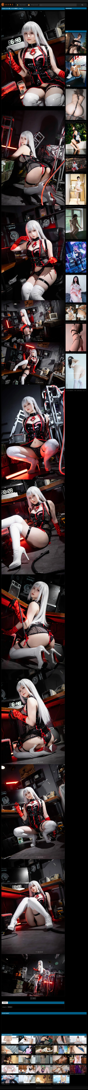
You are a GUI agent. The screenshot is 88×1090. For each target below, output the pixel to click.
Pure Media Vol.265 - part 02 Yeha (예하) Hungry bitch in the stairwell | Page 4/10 (76, 122)
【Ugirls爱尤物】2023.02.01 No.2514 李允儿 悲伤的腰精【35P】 (61, 1084)
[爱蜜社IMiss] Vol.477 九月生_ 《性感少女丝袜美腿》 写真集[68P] (44, 1054)
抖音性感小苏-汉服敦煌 (6, 1054)
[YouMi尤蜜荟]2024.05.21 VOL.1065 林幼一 (10, 1044)
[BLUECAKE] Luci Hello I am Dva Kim (26, 1054)
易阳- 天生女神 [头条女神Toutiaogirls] (43, 1084)
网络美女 (10, 1007)
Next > (34, 998)
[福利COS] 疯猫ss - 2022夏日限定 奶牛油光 (61, 1064)
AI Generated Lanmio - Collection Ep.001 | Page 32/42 (76, 55)
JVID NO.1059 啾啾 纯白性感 (24, 1084)
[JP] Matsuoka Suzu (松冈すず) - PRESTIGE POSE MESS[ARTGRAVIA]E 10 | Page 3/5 (75, 323)
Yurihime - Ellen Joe (5, 1084)
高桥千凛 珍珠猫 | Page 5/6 (71, 353)
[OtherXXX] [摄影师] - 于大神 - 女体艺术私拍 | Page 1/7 (76, 390)
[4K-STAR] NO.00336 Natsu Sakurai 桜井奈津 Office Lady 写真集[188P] (27, 1064)
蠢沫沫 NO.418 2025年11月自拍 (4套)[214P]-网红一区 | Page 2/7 (76, 157)
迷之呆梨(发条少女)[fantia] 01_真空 (77, 1054)
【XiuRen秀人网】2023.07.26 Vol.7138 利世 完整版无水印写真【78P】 (61, 1074)
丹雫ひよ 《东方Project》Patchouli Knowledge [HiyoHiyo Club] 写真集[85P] (78, 1064)
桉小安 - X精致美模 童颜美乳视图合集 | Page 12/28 (75, 241)
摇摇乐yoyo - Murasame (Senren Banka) (44, 1074)
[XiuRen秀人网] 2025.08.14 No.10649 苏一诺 (44, 1064)
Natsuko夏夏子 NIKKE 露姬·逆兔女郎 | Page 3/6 (74, 173)
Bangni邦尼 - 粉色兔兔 (6, 1074)
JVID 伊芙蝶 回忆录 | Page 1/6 (71, 88)
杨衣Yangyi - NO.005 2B (57, 1054)
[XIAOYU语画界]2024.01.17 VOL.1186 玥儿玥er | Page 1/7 (76, 207)
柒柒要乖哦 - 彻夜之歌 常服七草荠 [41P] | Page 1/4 (75, 274)
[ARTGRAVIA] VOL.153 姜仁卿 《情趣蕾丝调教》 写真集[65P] (44, 1044)
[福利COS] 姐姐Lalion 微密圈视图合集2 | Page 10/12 (75, 304)
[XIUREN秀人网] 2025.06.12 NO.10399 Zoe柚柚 (27, 1044)
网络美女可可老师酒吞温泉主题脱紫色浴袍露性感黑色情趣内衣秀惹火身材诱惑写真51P (78, 1074)
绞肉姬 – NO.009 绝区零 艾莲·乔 (8, 1064)
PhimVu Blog (7, 4)
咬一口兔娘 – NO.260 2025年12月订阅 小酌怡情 (61, 1044)
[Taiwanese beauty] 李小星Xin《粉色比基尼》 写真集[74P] (78, 1044)
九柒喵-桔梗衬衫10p (23, 1074)
